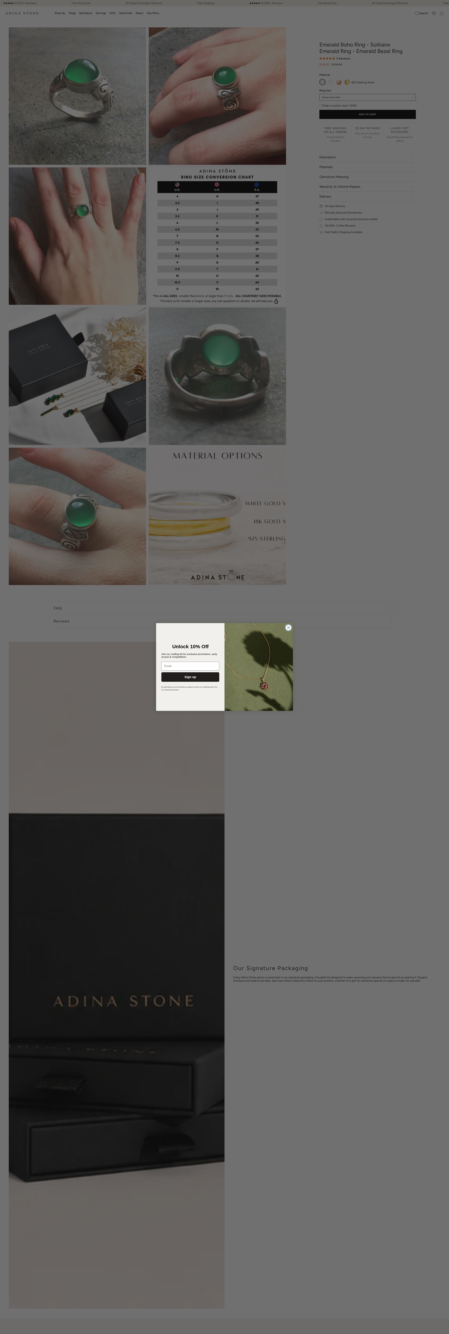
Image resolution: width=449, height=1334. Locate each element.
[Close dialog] (288, 628)
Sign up (190, 677)
